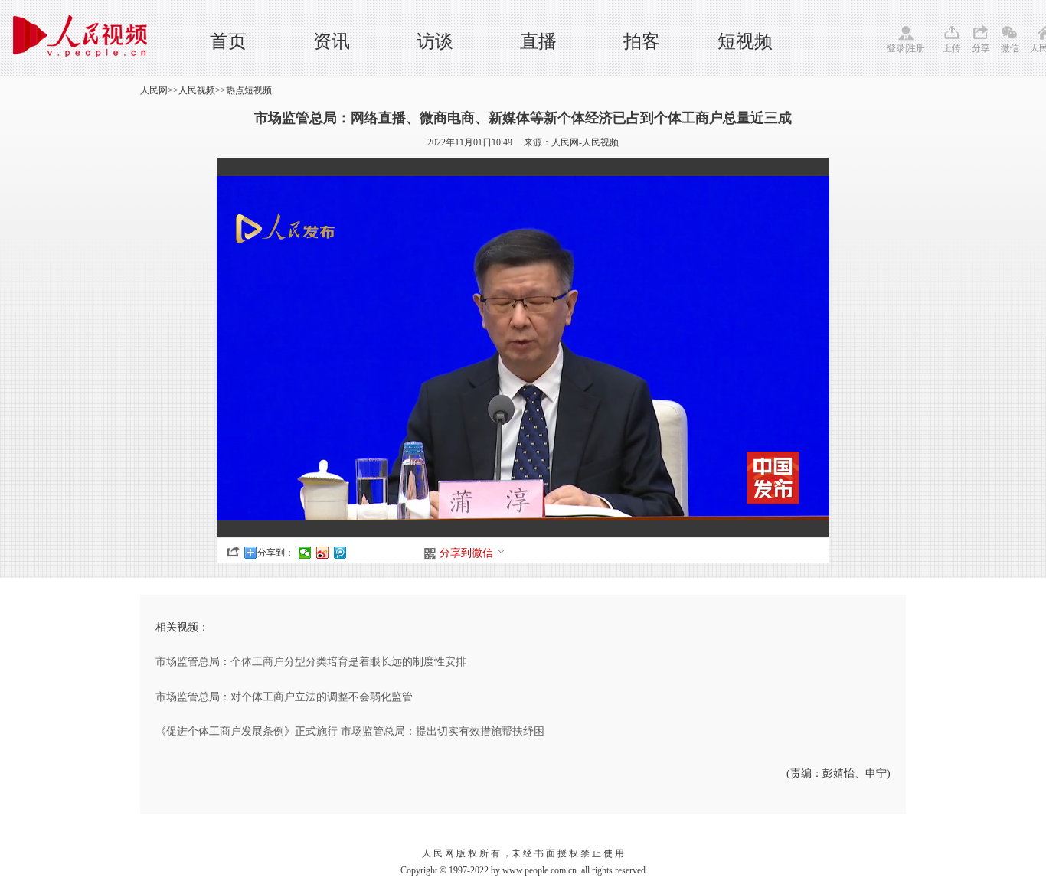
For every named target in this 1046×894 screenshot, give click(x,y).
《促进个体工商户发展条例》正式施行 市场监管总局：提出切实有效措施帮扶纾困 (349, 731)
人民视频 (196, 90)
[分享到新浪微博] (322, 553)
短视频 (745, 41)
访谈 (435, 41)
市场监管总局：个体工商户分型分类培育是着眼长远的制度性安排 (310, 661)
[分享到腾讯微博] (340, 553)
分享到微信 (466, 553)
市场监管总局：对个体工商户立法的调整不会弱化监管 (284, 697)
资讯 (331, 41)
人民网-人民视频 (585, 142)
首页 (228, 41)
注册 (916, 48)
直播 (538, 41)
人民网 (154, 90)
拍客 (641, 41)
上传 (952, 48)
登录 (896, 48)
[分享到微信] (305, 553)
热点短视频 (249, 90)
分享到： (275, 552)
